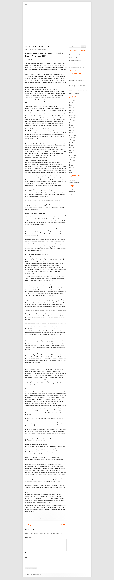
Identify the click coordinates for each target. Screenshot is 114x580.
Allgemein (72, 180)
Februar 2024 (72, 150)
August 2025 (72, 120)
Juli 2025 (71, 122)
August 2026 (72, 100)
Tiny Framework (32, 574)
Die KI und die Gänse (73, 64)
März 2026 (71, 109)
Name (27, 553)
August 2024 (72, 140)
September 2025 (72, 119)
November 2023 (72, 155)
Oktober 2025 (72, 117)
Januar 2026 (71, 112)
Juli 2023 (71, 162)
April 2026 (71, 107)
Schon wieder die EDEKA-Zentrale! (76, 67)
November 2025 (72, 115)
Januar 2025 (71, 132)
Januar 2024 (71, 152)
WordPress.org (72, 194)
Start (26, 42)
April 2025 (71, 127)
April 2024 (71, 147)
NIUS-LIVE (84, 90)
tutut (26, 49)
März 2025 (71, 129)
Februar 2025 (72, 130)
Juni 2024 (71, 144)
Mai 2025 (71, 125)
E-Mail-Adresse (29, 558)
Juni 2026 (71, 104)
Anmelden (71, 189)
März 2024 (71, 149)
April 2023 (71, 167)
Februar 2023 (72, 170)
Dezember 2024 (72, 134)
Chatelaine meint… (77, 77)
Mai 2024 (71, 145)
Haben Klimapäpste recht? (74, 60)
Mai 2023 (71, 165)
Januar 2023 (71, 172)
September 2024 (72, 139)
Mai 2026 (71, 105)
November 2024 (72, 135)
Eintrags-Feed (72, 191)
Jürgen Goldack (72, 85)
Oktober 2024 (72, 137)
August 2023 (72, 160)
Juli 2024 (71, 142)
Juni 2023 (71, 164)
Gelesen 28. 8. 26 (73, 57)
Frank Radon (72, 80)
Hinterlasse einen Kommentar (41, 49)
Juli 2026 (71, 102)
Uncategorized (40, 518)
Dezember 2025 (72, 114)
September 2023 (72, 159)
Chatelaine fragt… (76, 93)
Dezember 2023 (72, 154)
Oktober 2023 (72, 157)
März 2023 (71, 169)
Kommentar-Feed (73, 193)
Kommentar (28, 537)
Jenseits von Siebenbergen (75, 54)
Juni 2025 (71, 124)
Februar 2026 (72, 110)
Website (27, 563)
